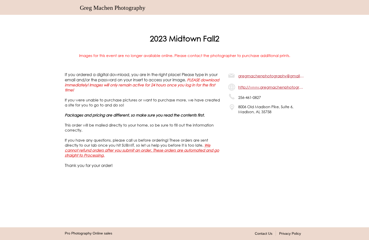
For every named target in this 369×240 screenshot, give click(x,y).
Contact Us (263, 233)
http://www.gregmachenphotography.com (271, 87)
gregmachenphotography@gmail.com (271, 75)
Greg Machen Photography (112, 8)
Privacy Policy (290, 233)
